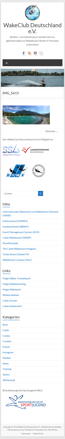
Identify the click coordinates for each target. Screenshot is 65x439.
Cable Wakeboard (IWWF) (17, 237)
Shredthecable (10, 243)
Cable (6, 330)
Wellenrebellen (11, 294)
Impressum (26, 433)
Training (7, 368)
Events (6, 346)
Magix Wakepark (12, 289)
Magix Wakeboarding (14, 283)
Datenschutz (38, 433)
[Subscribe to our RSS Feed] (29, 53)
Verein (6, 374)
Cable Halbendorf (12, 306)
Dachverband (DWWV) (15, 220)
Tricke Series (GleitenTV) (16, 254)
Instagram (8, 352)
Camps (6, 335)
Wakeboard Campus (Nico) (17, 259)
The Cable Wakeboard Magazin (19, 248)
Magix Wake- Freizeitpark (16, 278)
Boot (5, 324)
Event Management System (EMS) (21, 232)
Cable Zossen (10, 300)
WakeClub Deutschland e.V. (32, 28)
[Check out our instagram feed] (35, 53)
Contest (7, 341)
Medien (7, 357)
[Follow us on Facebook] (23, 53)
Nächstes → (51, 131)
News (6, 363)
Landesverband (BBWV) (16, 226)
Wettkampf (9, 379)
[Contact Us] (41, 53)
